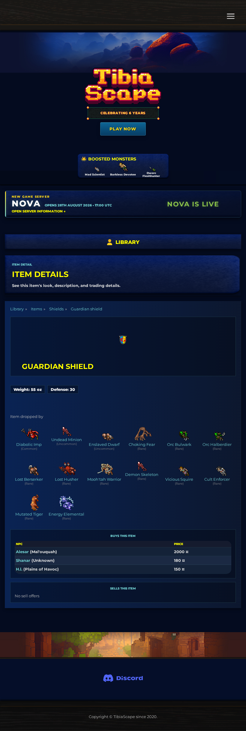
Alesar (22, 551)
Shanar (23, 560)
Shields (56, 308)
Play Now (123, 129)
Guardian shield (86, 308)
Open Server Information (39, 211)
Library (17, 308)
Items (36, 308)
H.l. (19, 569)
